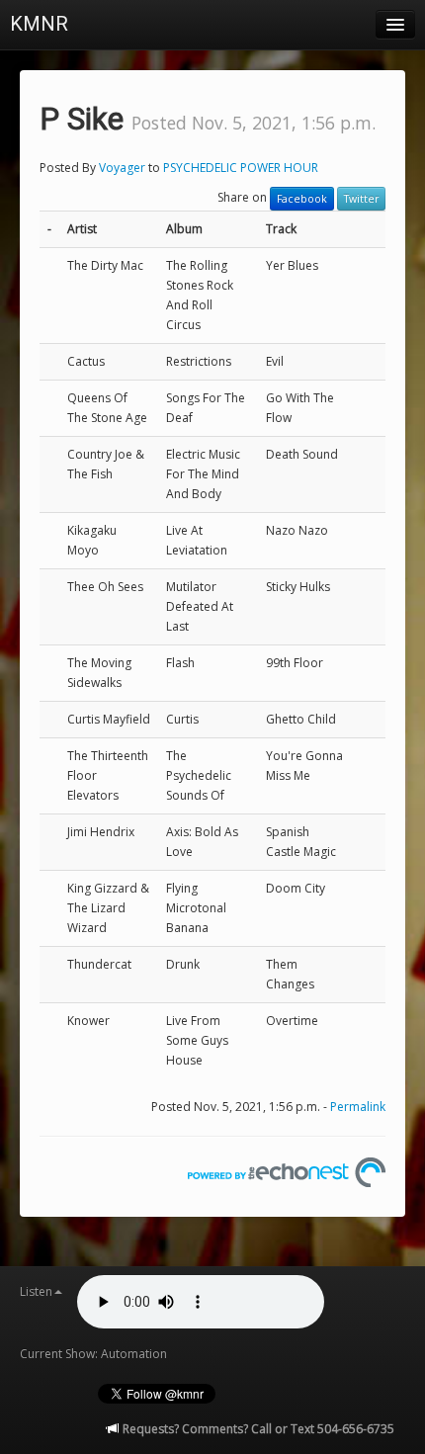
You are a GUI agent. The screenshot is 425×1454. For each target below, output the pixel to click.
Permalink (357, 1106)
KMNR (39, 24)
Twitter (361, 199)
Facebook (302, 199)
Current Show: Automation (93, 1353)
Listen (36, 1291)
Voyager (122, 167)
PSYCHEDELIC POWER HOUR (240, 167)
